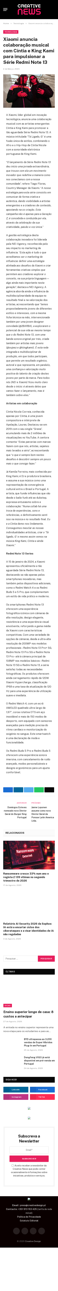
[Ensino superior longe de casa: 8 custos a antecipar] (29, 993)
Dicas (8, 1006)
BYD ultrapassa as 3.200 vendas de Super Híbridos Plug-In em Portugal (38, 1042)
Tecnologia (11, 32)
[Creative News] (29, 9)
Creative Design (33, 1241)
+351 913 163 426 (27, 1209)
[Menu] (5, 9)
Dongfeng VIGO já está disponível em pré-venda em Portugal (39, 1060)
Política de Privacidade (29, 1217)
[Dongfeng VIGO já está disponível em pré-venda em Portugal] (12, 1061)
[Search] (53, 9)
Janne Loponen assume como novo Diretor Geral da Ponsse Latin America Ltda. (42, 814)
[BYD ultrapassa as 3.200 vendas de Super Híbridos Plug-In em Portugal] (12, 1043)
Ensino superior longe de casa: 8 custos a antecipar (28, 1014)
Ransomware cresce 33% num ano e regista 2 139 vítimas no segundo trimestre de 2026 (26, 877)
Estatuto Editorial (29, 1220)
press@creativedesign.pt (33, 1205)
